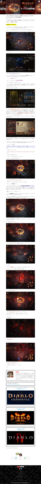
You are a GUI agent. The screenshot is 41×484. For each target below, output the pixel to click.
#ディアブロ (32, 20)
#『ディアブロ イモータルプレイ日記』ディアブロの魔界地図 (14, 20)
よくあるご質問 (20, 479)
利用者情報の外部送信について (20, 476)
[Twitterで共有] (16, 458)
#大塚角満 (12, 21)
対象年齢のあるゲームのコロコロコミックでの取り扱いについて (20, 480)
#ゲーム (8, 21)
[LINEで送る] (25, 458)
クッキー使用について (20, 474)
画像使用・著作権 (20, 473)
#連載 (16, 21)
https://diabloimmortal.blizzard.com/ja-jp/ (13, 384)
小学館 (20, 470)
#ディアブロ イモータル (26, 20)
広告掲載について (20, 475)
